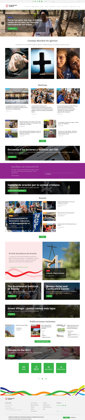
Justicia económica (42, 64)
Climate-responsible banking (73, 336)
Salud (42, 60)
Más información (35, 418)
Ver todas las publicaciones (43, 341)
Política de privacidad (15, 175)
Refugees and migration (46, 337)
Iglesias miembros (35, 6)
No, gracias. (73, 417)
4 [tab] (43, 32)
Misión (16, 62)
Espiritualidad (17, 64)
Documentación (65, 6)
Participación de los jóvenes (17, 60)
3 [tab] (42, 32)
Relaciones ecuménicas (17, 58)
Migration (43, 335)
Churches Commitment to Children (72, 335)
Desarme (68, 56)
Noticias (42, 6)
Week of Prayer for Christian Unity (17, 190)
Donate (11, 355)
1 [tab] (40, 32)
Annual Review (19, 328)
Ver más (42, 141)
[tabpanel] (42, 23)
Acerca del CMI (27, 6)
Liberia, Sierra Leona (55, 273)
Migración (68, 58)
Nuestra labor (52, 6)
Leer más (11, 314)
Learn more (12, 156)
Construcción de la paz (68, 62)
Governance (18, 329)
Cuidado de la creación (42, 58)
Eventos (46, 6)
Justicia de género (42, 56)
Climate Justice (70, 331)
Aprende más (12, 28)
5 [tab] (45, 32)
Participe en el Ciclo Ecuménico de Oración (19, 267)
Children (69, 332)
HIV (42, 333)
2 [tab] (41, 32)
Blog (79, 6)
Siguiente (82, 23)
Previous (2, 23)
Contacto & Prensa (73, 6)
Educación (16, 56)
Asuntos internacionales (68, 64)
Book (49, 296)
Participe (58, 6)
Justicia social (42, 62)
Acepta (66, 417)
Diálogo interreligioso (68, 60)
